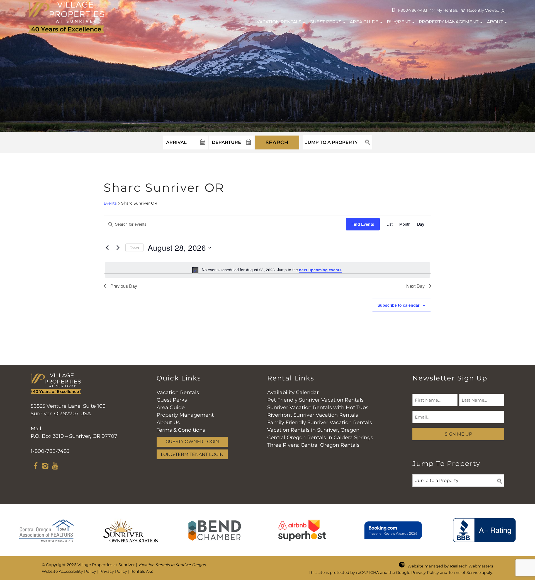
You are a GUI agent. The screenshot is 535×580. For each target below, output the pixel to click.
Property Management (448, 21)
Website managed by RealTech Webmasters (450, 566)
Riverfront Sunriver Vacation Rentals (312, 415)
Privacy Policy (113, 571)
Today (134, 247)
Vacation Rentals (178, 392)
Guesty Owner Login (192, 441)
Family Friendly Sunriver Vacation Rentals (319, 422)
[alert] (267, 270)
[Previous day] (107, 247)
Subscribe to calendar (398, 305)
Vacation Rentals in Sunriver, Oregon (313, 430)
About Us (168, 422)
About (495, 21)
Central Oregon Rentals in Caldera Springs (320, 437)
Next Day (415, 286)
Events (110, 203)
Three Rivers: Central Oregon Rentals (313, 445)
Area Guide (364, 21)
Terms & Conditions (181, 430)
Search (277, 142)
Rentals (279, 21)
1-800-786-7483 (50, 451)
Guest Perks (325, 21)
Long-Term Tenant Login (192, 454)
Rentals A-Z (141, 571)
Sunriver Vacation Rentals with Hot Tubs (317, 407)
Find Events (362, 224)
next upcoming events (320, 269)
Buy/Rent (398, 21)
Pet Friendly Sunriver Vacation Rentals (315, 400)
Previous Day (123, 286)
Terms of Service (464, 572)
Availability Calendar (293, 392)
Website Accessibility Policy (69, 571)
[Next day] (118, 247)
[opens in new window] (35, 467)
